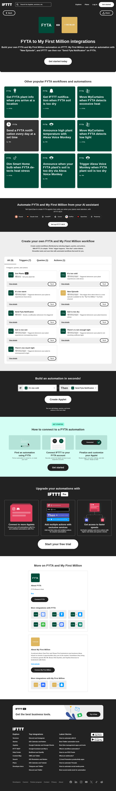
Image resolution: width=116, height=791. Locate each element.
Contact (46, 782)
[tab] (10, 260)
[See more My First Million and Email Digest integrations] (39, 684)
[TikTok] (96, 782)
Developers (17, 782)
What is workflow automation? (69, 749)
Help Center (17, 752)
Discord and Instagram (37, 738)
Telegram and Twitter (36, 766)
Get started (106, 4)
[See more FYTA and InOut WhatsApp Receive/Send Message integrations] (76, 624)
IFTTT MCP (16, 749)
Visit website (35, 664)
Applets (15, 745)
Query (19, 276)
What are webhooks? (66, 756)
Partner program (36, 782)
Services (16, 738)
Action (19, 314)
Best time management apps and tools (72, 745)
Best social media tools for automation (72, 770)
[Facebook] (70, 782)
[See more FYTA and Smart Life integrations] (39, 614)
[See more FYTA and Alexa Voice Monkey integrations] (39, 624)
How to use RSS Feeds (67, 752)
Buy (32, 593)
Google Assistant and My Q (38, 749)
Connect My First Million (43, 670)
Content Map (17, 756)
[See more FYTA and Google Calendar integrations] (58, 624)
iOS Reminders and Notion (38, 759)
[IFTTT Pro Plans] (26, 273)
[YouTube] (86, 782)
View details (13, 284)
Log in (94, 4)
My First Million (53, 41)
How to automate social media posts (71, 766)
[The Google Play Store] (97, 740)
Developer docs (18, 766)
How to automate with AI (67, 738)
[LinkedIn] (76, 782)
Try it (52, 284)
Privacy (54, 782)
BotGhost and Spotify (36, 752)
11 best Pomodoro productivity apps (71, 759)
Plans (87, 4)
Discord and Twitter (35, 770)
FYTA (26, 41)
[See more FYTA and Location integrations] (58, 614)
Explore (78, 4)
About (61, 782)
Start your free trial (58, 544)
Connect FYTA (40, 599)
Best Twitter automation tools (69, 742)
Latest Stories (65, 734)
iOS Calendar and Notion (37, 742)
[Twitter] (91, 782)
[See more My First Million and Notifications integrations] (58, 684)
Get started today (58, 61)
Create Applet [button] (58, 399)
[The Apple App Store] (97, 735)
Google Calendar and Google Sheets (41, 745)
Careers (25, 782)
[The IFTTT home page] (7, 4)
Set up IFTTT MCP (58, 224)
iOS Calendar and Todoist (37, 763)
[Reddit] (101, 782)
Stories (15, 742)
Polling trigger (73, 276)
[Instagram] (81, 782)
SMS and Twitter (34, 756)
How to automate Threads (68, 763)
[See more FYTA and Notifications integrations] (76, 614)
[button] (58, 467)
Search (15, 759)
